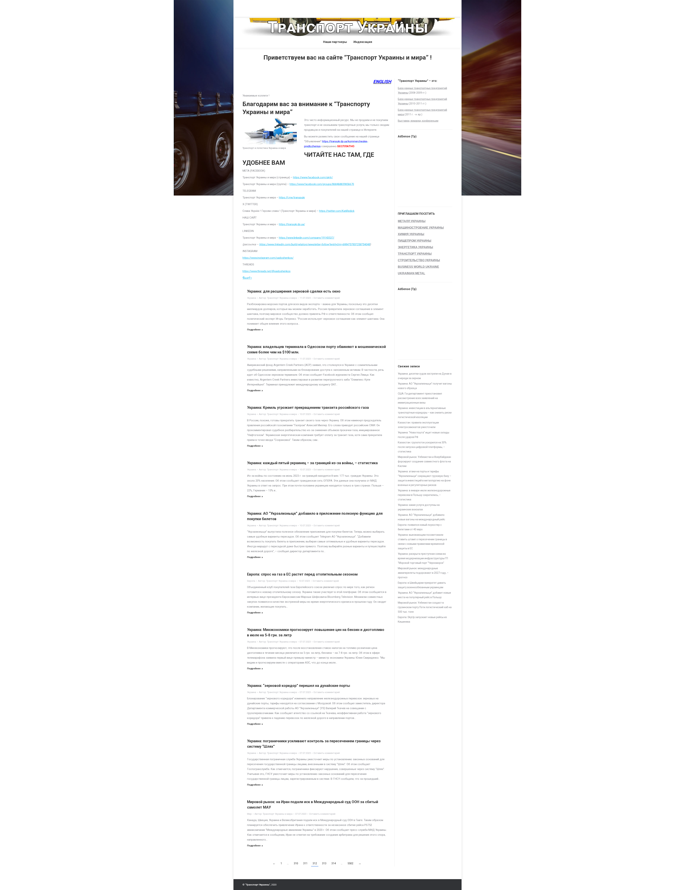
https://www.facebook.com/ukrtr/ (313, 177)
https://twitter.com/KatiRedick (336, 211)
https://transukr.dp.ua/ (292, 224)
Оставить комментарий (326, 298)
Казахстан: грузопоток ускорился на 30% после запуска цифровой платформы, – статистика (422, 447)
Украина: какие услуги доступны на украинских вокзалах (419, 507)
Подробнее (254, 329)
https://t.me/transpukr (292, 197)
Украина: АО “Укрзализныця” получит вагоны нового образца (425, 386)
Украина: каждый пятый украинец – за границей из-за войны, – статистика (312, 463)
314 (333, 863)
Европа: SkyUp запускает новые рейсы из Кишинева (422, 619)
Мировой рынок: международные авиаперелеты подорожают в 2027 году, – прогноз (423, 573)
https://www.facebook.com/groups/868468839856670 (322, 184)
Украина (251, 298)
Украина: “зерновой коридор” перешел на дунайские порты (298, 685)
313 (324, 863)
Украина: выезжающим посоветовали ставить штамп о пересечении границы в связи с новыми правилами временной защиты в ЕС (422, 541)
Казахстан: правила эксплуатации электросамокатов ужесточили (418, 425)
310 (296, 863)
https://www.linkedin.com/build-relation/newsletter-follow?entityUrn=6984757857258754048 (314, 244)
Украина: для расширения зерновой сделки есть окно (293, 291)
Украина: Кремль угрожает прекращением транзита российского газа (308, 407)
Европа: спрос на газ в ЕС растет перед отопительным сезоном (302, 574)
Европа (251, 581)
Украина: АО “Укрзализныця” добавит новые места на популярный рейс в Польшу (424, 595)
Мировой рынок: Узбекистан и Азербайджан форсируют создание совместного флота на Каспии (424, 461)
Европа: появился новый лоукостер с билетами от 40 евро (420, 527)
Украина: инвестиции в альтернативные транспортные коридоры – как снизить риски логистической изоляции (425, 413)
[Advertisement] (66, 8)
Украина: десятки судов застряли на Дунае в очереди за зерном (425, 376)
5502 (350, 863)
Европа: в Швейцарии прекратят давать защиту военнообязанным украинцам (422, 585)
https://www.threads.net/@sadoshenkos (266, 271)
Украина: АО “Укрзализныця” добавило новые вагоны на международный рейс (421, 517)
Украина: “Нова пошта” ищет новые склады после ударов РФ (423, 434)
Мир (249, 814)
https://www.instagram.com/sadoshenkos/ (268, 257)
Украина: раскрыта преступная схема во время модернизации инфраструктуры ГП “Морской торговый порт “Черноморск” (423, 558)
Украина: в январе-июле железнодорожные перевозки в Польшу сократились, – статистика (424, 495)
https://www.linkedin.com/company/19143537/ (306, 237)
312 (315, 863)
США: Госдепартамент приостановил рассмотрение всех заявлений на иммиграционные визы (420, 398)
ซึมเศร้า (247, 278)
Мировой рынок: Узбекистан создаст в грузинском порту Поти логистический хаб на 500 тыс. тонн (425, 607)
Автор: (278, 298)
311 (305, 863)
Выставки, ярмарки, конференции (418, 120)
